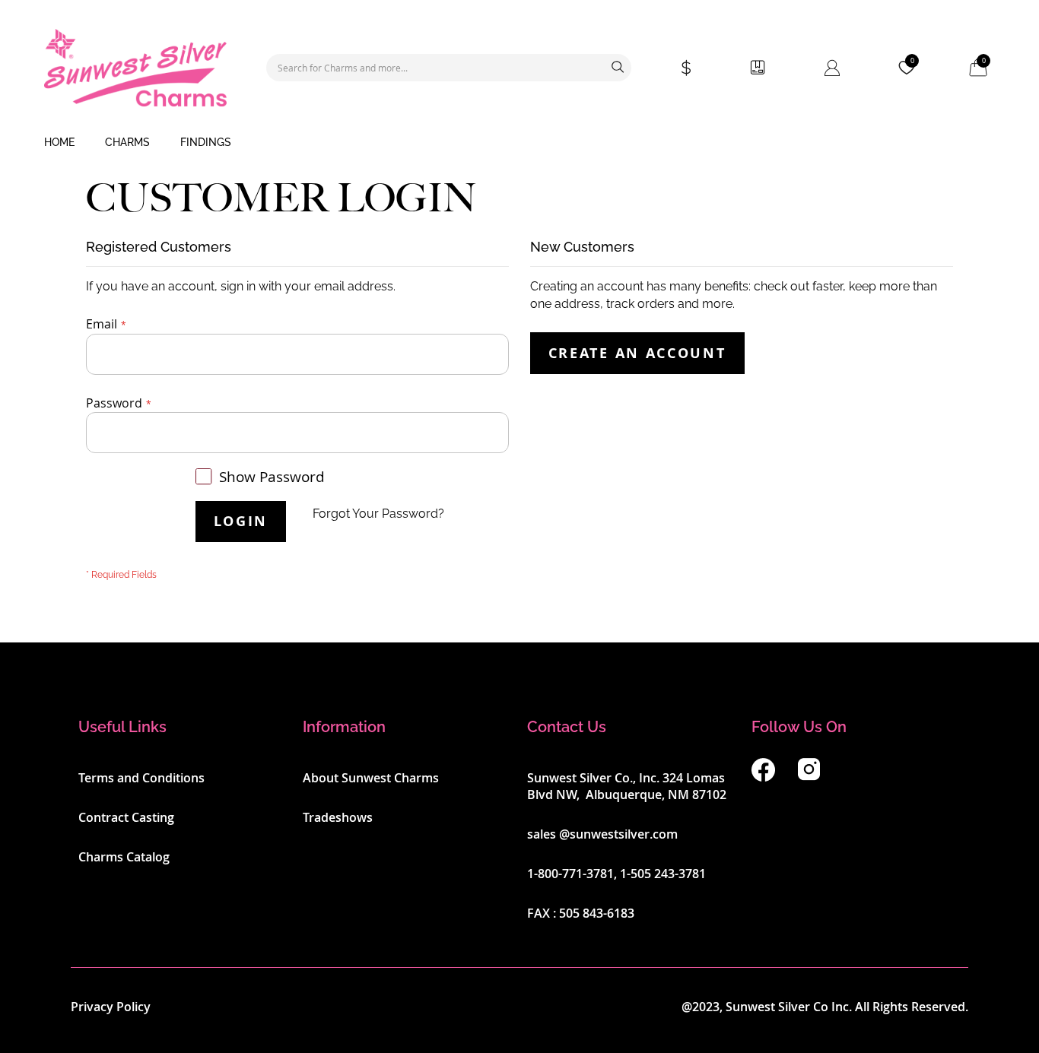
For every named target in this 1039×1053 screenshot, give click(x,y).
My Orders (757, 67)
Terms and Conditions (141, 777)
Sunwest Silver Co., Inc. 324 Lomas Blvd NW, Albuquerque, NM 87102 (626, 786)
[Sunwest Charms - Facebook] (763, 777)
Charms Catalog (124, 856)
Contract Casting (126, 817)
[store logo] (135, 67)
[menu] (519, 143)
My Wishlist (912, 60)
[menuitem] (59, 143)
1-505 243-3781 (663, 873)
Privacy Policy (111, 1006)
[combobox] (448, 67)
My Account (832, 67)
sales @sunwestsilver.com (602, 834)
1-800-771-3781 (570, 873)
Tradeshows (338, 817)
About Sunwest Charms (371, 777)
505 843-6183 (596, 913)
